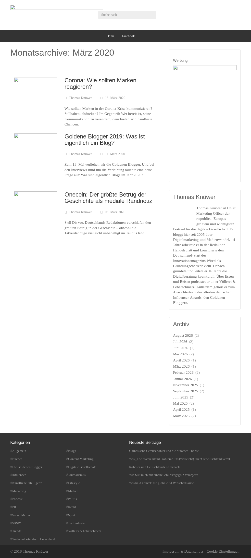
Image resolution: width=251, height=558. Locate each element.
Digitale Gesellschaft (82, 467)
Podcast (17, 499)
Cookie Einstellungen (223, 551)
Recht (72, 507)
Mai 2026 (180, 354)
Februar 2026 (183, 372)
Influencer (19, 475)
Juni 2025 (180, 397)
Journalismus (77, 475)
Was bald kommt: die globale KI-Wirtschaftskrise (161, 483)
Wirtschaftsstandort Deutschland (33, 539)
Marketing (19, 491)
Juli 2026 (180, 342)
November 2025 (185, 385)
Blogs (72, 451)
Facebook (128, 36)
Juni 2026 (180, 348)
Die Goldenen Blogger (27, 467)
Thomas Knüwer (80, 98)
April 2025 (181, 409)
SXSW (16, 523)
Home (110, 36)
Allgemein (19, 451)
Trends (16, 531)
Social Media (21, 515)
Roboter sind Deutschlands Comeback (154, 467)
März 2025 (181, 416)
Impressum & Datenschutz (183, 551)
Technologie (76, 523)
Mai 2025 (180, 403)
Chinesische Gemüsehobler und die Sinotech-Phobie (164, 451)
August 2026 (183, 335)
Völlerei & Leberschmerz (84, 531)
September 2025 (185, 391)
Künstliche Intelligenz (27, 483)
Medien (73, 491)
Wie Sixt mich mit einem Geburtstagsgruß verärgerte (163, 475)
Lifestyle (74, 483)
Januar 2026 (182, 379)
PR (14, 507)
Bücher (17, 459)
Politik (72, 499)
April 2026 (181, 360)
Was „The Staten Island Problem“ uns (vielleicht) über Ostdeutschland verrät (179, 459)
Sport (71, 515)
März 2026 (181, 366)
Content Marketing (81, 459)
